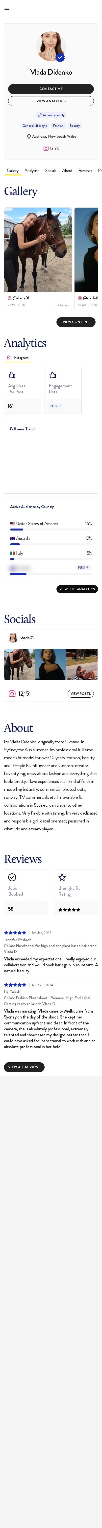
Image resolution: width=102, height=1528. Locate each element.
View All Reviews (24, 1066)
